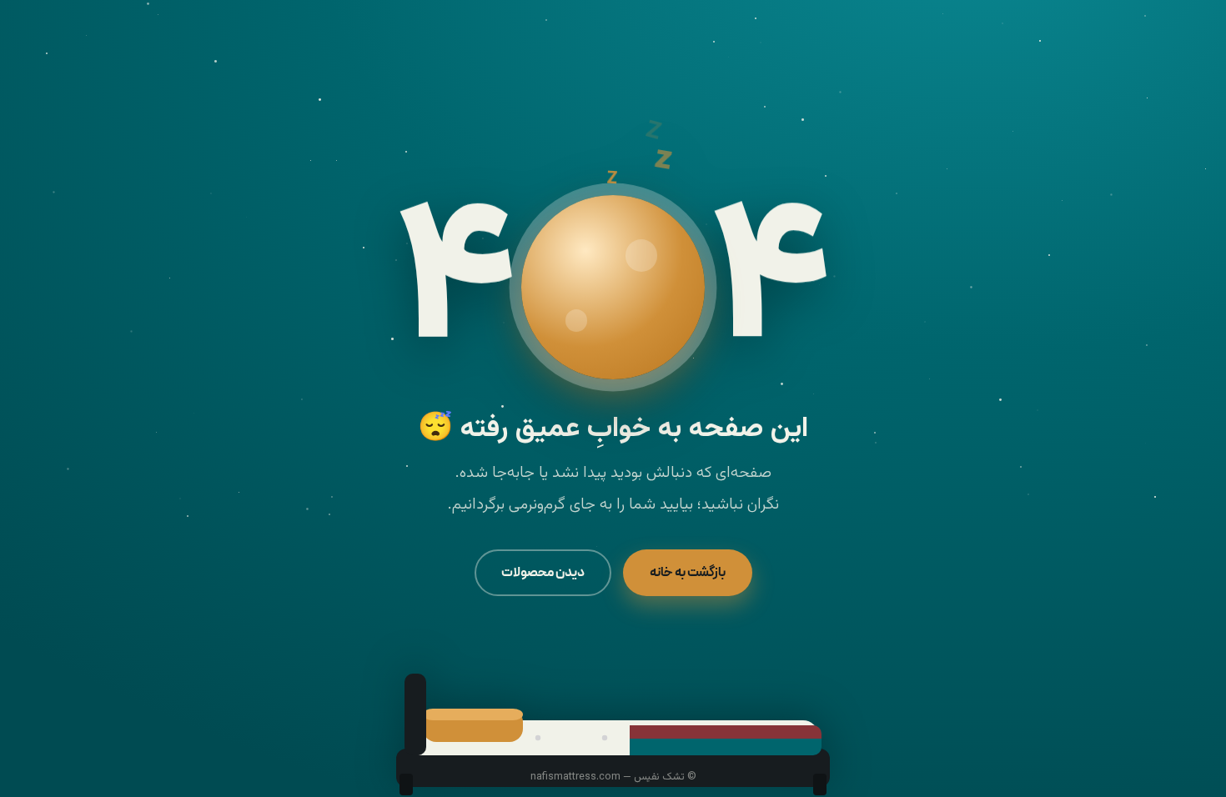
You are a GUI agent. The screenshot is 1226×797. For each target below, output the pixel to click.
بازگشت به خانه (688, 572)
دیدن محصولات (543, 572)
